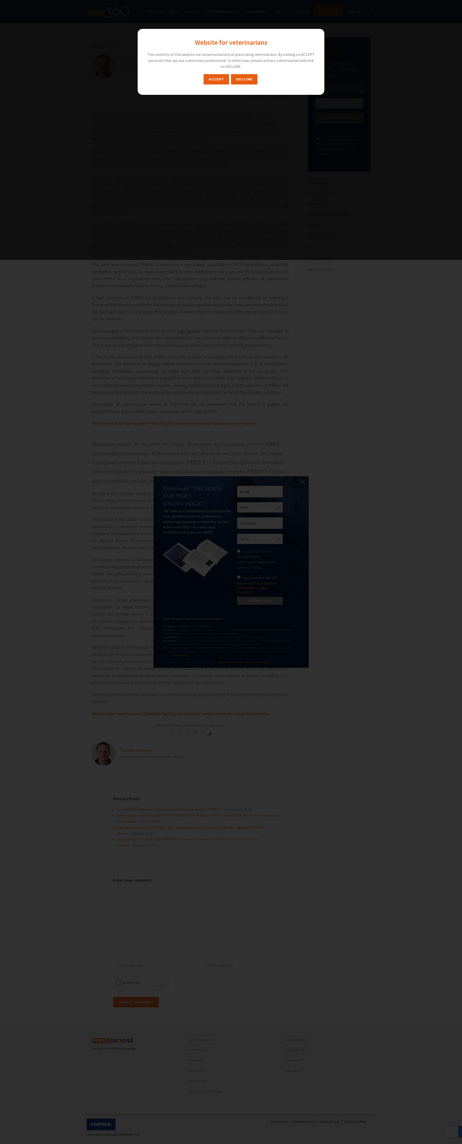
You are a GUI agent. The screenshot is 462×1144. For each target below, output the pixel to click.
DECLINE (244, 79)
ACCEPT (216, 79)
